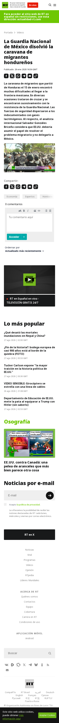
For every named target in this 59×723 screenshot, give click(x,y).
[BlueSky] (36, 664)
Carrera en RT (29, 617)
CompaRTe (10, 692)
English (19, 695)
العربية (38, 692)
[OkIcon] (42, 664)
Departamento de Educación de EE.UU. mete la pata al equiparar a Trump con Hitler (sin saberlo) (29, 401)
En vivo (33, 5)
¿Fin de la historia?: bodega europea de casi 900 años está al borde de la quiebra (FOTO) (29, 350)
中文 (28, 698)
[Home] (5, 5)
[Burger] (54, 5)
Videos (29, 565)
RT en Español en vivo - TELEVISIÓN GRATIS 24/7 (23, 301)
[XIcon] (24, 664)
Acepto (24, 504)
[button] (29, 279)
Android (29, 638)
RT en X (29, 535)
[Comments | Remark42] (29, 231)
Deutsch (50, 692)
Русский (16, 698)
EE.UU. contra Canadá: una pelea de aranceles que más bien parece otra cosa (26, 466)
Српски (45, 695)
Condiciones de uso (29, 622)
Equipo (29, 606)
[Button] (50, 5)
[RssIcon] (47, 664)
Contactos (29, 601)
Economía (12, 196)
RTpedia (29, 575)
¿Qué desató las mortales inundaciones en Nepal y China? (24, 334)
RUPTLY (48, 698)
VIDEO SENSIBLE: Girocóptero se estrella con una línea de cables (24, 385)
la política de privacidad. (28, 504)
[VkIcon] (6, 664)
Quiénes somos (29, 596)
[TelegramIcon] (30, 664)
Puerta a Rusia (32, 701)
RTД (37, 698)
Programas (29, 560)
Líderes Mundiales (29, 580)
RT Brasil (25, 692)
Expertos (30, 196)
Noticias (29, 549)
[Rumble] (12, 664)
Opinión (29, 570)
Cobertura (29, 612)
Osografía (17, 422)
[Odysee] (18, 664)
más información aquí (13, 716)
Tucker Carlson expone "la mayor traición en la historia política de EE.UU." (25, 368)
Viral (29, 555)
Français (32, 695)
